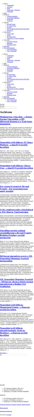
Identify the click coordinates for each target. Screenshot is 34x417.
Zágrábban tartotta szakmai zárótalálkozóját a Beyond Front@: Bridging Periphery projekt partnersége (16, 234)
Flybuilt (9, 415)
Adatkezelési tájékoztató (6, 411)
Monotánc (10, 43)
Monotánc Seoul (11, 45)
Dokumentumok (4, 408)
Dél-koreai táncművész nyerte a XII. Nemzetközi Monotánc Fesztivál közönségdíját (16, 258)
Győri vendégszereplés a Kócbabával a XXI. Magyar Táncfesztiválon (16, 210)
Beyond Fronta (11, 24)
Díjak (8, 8)
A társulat (9, 7)
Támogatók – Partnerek (13, 10)
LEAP (9, 35)
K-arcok (9, 27)
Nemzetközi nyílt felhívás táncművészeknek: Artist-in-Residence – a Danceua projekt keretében (14, 331)
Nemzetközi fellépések (13, 18)
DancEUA (10, 30)
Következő (4, 353)
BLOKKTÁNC (11, 37)
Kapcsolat (6, 46)
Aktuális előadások (12, 16)
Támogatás (10, 11)
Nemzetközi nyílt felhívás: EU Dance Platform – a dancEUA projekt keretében (16, 144)
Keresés (2, 104)
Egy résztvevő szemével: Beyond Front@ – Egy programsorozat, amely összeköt (14, 188)
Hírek (5, 13)
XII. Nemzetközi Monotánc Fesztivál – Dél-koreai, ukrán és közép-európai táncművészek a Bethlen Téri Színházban (16, 283)
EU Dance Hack (11, 26)
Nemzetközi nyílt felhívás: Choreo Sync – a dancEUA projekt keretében (16, 166)
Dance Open (10, 33)
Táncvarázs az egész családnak (15, 38)
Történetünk (10, 5)
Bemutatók (10, 19)
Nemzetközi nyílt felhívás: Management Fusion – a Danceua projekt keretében (15, 307)
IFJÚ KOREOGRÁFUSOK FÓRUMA (18, 29)
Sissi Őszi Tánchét (12, 41)
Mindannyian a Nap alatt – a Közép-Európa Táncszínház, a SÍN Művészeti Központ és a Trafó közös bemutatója (16, 120)
